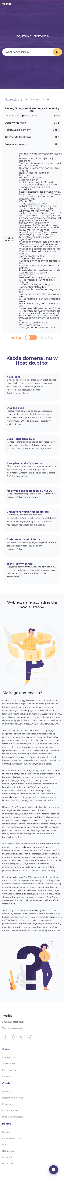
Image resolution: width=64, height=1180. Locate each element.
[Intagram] (15, 1038)
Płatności (7, 1157)
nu (48, 99)
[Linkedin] (23, 1038)
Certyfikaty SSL (10, 1110)
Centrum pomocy (11, 1138)
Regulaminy (8, 1151)
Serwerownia (9, 1070)
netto (16, 337)
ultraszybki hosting (17, 518)
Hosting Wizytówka (12, 1097)
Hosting (6, 1091)
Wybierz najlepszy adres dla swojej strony (32, 604)
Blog (4, 1144)
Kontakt (6, 1132)
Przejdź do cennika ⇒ (18, 393)
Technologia (8, 1063)
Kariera (6, 1076)
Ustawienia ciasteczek (12, 1028)
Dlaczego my (9, 1057)
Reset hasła (8, 1163)
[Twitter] (31, 1038)
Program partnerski (12, 1116)
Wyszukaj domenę (57, 52)
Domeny (35, 99)
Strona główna (13, 99)
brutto (47, 337)
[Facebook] (6, 1038)
